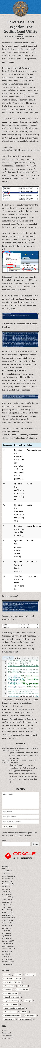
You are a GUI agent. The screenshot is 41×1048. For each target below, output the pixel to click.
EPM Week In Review (12, 982)
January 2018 (6, 897)
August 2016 (6, 925)
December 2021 (7, 884)
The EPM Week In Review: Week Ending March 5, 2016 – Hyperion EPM (20, 748)
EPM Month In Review (13, 978)
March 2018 (6, 894)
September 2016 (7, 923)
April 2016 (5, 936)
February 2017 (7, 912)
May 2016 (5, 933)
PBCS (24, 1012)
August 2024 (6, 881)
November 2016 (7, 918)
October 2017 (6, 899)
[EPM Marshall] (20, 9)
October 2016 (6, 920)
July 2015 (5, 954)
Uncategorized (25, 1019)
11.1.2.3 (7, 975)
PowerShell (20, 38)
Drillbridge (31, 975)
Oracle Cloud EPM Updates (14, 1008)
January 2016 (6, 944)
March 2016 (6, 938)
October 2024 (6, 879)
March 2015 (6, 959)
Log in (4, 1030)
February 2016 (7, 941)
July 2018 (5, 889)
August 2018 (6, 887)
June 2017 (5, 907)
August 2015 (6, 951)
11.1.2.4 (18, 975)
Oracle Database (10, 1012)
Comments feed (7, 1036)
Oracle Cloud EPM (11, 1004)
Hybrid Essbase (22, 989)
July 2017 (5, 905)
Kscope (28, 1001)
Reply (17, 750)
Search (5, 841)
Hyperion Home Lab (12, 997)
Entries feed (6, 1033)
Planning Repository (12, 1015)
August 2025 (6, 871)
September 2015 (7, 949)
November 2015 (7, 946)
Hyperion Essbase (11, 993)
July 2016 (5, 928)
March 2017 (6, 910)
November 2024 (7, 876)
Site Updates (9, 1019)
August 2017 (6, 902)
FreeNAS (8, 989)
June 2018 (5, 892)
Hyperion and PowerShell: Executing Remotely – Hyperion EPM (19, 761)
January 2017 (6, 915)
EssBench (23, 986)
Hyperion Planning (31, 36)
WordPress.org (7, 1038)
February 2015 (7, 962)
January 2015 (6, 964)
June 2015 (5, 956)
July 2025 (5, 874)
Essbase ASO (9, 986)
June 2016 (5, 931)
